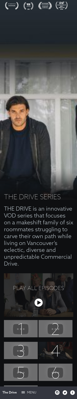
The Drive (9, 392)
